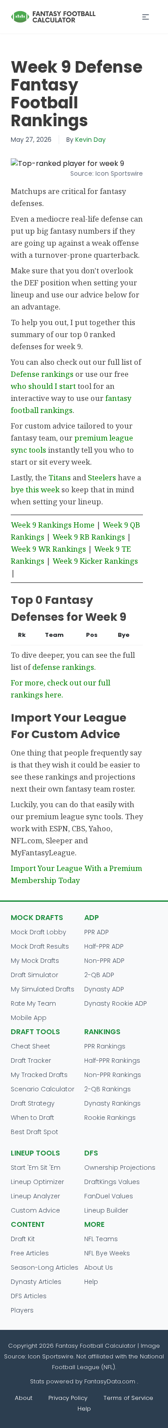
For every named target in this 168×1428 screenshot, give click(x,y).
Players (22, 1310)
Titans (59, 477)
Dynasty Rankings (112, 1103)
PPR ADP (96, 932)
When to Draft (32, 1117)
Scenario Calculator (42, 1089)
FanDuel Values (108, 1196)
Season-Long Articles (44, 1267)
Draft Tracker (31, 1060)
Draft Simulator (34, 974)
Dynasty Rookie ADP (115, 1003)
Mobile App (29, 1017)
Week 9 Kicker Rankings (95, 561)
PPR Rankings (104, 1046)
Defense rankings (42, 374)
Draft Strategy (33, 1103)
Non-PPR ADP (104, 960)
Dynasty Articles (36, 1281)
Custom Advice (35, 1210)
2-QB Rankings (107, 1089)
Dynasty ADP (104, 989)
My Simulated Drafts (42, 989)
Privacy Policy (67, 1398)
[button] (145, 17)
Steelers (102, 477)
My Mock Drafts (35, 960)
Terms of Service (128, 1398)
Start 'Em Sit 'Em (35, 1167)
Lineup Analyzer (35, 1196)
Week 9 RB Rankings (88, 537)
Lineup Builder (106, 1210)
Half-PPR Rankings (112, 1060)
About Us (98, 1267)
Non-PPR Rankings (112, 1074)
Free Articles (30, 1253)
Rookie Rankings (110, 1117)
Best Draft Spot (34, 1131)
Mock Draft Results (40, 946)
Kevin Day (90, 139)
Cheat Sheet (30, 1046)
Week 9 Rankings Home (53, 525)
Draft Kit (23, 1238)
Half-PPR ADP (104, 946)
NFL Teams (101, 1238)
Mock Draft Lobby (38, 932)
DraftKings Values (112, 1181)
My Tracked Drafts (39, 1074)
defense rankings (63, 667)
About (23, 1398)
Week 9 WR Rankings (48, 549)
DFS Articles (29, 1296)
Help (91, 1281)
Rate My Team (33, 1003)
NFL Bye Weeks (107, 1253)
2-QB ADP (99, 974)
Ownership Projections (119, 1167)
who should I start (43, 386)
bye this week (35, 489)
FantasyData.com (110, 1381)
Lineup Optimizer (37, 1181)
